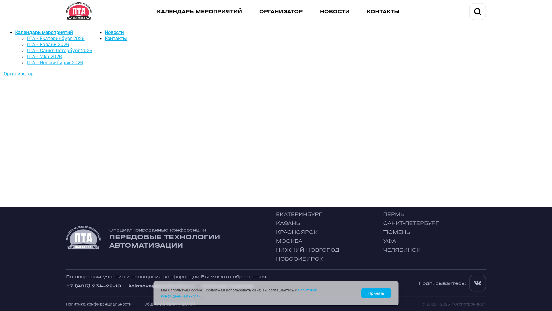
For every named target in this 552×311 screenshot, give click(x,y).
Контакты (383, 12)
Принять (376, 293)
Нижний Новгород (308, 250)
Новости (335, 12)
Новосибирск (299, 259)
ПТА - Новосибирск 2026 (55, 63)
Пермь (394, 214)
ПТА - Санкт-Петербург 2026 (59, 51)
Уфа (389, 241)
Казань (288, 223)
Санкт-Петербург (411, 223)
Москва (289, 241)
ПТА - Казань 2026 (48, 44)
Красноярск (297, 232)
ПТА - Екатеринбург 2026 (56, 38)
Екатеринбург (299, 214)
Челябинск (402, 250)
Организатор (281, 12)
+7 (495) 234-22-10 (93, 286)
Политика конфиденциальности (99, 304)
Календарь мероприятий (199, 12)
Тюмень (396, 232)
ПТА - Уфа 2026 (44, 57)
